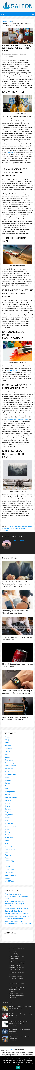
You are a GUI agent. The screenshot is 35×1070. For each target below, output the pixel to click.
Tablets (8, 855)
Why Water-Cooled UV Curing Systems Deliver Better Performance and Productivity (16, 911)
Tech (7, 858)
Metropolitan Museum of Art (17, 419)
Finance (8, 780)
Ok (18, 1067)
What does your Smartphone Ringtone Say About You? (16, 967)
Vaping (7, 878)
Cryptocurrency (11, 766)
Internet (8, 806)
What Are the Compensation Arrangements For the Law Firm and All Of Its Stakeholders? (16, 584)
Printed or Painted (19, 528)
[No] (33, 1063)
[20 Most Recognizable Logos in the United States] (17, 652)
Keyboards (9, 815)
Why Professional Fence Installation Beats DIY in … (20, 1038)
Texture (5, 530)
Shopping (8, 846)
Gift (6, 789)
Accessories (9, 737)
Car (6, 754)
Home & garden (11, 797)
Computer (9, 760)
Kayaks (8, 812)
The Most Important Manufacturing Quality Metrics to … (16, 995)
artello (10, 152)
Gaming (8, 786)
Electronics (9, 771)
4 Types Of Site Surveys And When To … (16, 973)
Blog (7, 740)
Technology (9, 861)
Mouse (7, 829)
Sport (7, 852)
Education (9, 769)
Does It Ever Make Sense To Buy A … (15, 953)
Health (7, 794)
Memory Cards (10, 826)
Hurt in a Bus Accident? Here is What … (17, 957)
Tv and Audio (10, 869)
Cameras (8, 748)
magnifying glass (12, 370)
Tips (12, 56)
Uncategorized (10, 875)
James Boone (18, 541)
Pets (7, 841)
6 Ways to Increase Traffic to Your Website (16, 977)
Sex (6, 843)
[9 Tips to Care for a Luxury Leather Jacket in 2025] (17, 626)
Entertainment (10, 774)
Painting (18, 526)
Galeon (13, 1049)
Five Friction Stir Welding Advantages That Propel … (17, 989)
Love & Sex (9, 823)
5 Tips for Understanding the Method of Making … (17, 962)
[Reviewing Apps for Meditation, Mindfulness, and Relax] (17, 599)
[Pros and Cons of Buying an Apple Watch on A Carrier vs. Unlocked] (17, 679)
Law (6, 820)
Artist (12, 526)
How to (8, 800)
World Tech (9, 881)
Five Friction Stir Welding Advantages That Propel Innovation (14, 904)
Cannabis (8, 751)
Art (7, 526)
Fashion (8, 777)
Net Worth (9, 838)
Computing (9, 763)
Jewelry (8, 809)
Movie (7, 832)
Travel (7, 866)
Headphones (10, 792)
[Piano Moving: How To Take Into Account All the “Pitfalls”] (17, 706)
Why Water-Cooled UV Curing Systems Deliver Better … (18, 1022)
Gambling (9, 783)
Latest (7, 818)
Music (7, 835)
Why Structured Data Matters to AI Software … (20, 1030)
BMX (7, 743)
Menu (3, 14)
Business (8, 745)
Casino (7, 757)
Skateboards (10, 849)
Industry (8, 803)
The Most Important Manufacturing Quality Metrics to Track (17, 896)
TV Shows (9, 872)
